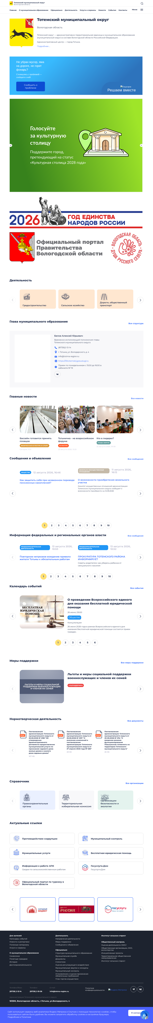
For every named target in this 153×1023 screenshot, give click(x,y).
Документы (60, 959)
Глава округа (104, 443)
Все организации (134, 783)
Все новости (137, 398)
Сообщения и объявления (66, 945)
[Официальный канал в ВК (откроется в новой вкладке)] (140, 989)
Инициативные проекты (112, 953)
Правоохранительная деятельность (31, 547)
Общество (25, 472)
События (112, 10)
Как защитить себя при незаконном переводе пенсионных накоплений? (47, 481)
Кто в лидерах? (105, 438)
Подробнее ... (43, 46)
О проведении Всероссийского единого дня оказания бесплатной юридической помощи (100, 603)
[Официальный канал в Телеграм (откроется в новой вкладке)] (134, 989)
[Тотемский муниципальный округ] (21, 33)
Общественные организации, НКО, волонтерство (116, 949)
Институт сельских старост (113, 936)
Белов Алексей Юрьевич (68, 336)
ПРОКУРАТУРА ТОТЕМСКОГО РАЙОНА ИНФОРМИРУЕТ (101, 558)
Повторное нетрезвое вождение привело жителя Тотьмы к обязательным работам (45, 558)
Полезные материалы (19, 945)
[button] (140, 300)
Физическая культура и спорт (34, 446)
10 (108, 525)
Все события (136, 588)
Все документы (135, 721)
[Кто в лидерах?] (115, 419)
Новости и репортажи (19, 942)
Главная (13, 10)
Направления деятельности (67, 939)
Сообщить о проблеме (30, 86)
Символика (15, 956)
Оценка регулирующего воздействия (72, 965)
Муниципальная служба (66, 956)
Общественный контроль (113, 942)
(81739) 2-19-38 (36, 991)
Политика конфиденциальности (95, 989)
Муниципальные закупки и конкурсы (71, 968)
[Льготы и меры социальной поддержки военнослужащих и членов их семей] (42, 686)
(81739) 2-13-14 (16, 991)
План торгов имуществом (66, 979)
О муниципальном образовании (33, 10)
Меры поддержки (63, 942)
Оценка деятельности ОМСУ (114, 945)
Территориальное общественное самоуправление (116, 957)
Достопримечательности (21, 965)
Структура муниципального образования (73, 953)
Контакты (123, 10)
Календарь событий (18, 939)
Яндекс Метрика (57, 1012)
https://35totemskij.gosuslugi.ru (73, 361)
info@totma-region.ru (59, 991)
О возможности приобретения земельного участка (103, 481)
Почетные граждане (18, 959)
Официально (56, 10)
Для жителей (16, 936)
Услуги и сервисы (88, 10)
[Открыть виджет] (144, 1014)
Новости (102, 10)
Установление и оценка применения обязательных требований (71, 975)
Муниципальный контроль (67, 971)
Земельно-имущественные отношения (91, 471)
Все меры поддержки (132, 663)
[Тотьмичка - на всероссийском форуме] (76, 419)
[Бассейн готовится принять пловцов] (38, 419)
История (13, 962)
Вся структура (135, 323)
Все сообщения (135, 459)
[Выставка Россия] (37, 909)
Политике (26, 1017)
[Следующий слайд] (141, 145)
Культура (63, 446)
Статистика (60, 962)
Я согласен (136, 1013)
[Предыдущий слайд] (10, 145)
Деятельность (71, 10)
